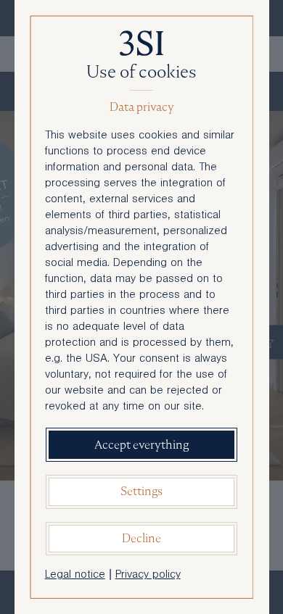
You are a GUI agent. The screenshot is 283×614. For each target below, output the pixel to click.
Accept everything (141, 444)
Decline (141, 538)
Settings (141, 491)
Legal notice (75, 575)
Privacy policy (148, 575)
